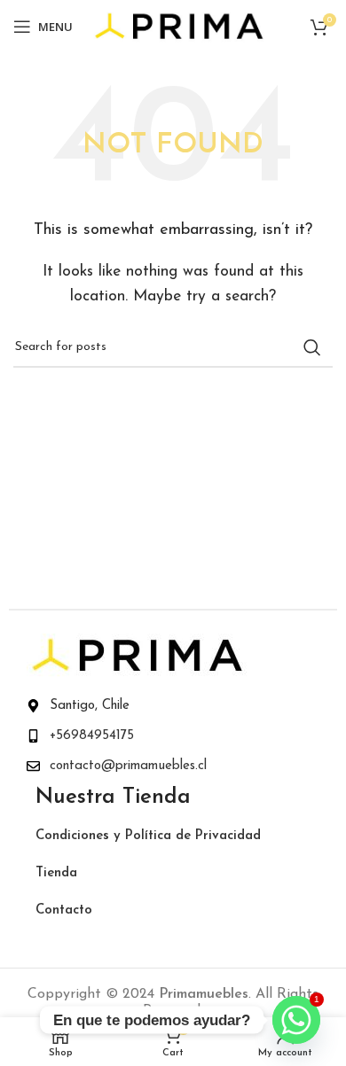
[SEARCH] (312, 347)
